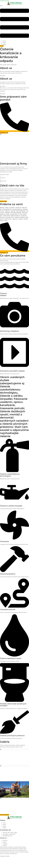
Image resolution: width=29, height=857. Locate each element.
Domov (4, 41)
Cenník (4, 42)
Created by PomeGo (5, 856)
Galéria (4, 44)
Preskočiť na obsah (4, 1)
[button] (14, 22)
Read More (2, 76)
